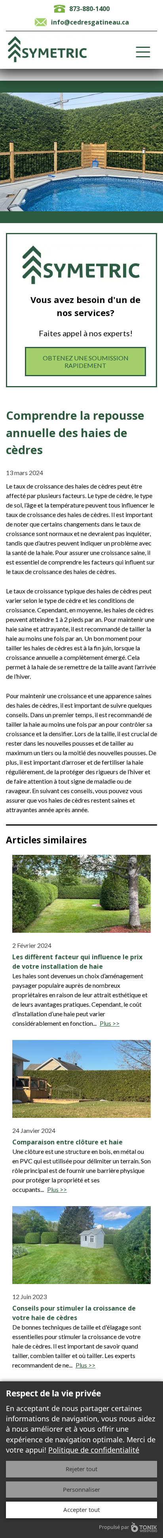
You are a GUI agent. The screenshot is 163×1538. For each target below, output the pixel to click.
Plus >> (109, 1023)
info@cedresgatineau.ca (90, 22)
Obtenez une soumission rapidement (86, 361)
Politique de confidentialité (93, 1450)
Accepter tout (81, 1509)
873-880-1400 (89, 8)
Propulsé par (114, 1526)
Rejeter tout (81, 1469)
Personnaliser (81, 1489)
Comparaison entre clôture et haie (67, 1142)
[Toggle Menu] (143, 52)
